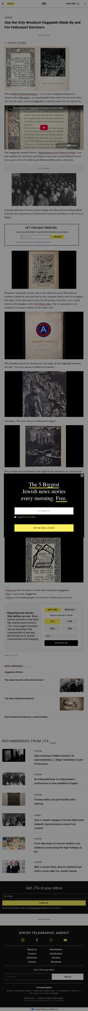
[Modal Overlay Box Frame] (44, 506)
